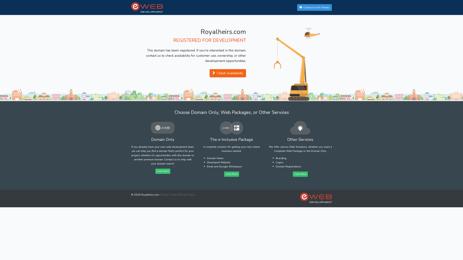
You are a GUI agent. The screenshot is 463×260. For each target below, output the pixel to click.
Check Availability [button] (229, 73)
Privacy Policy (187, 194)
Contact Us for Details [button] (316, 7)
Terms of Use (169, 194)
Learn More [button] (163, 171)
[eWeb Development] (316, 198)
